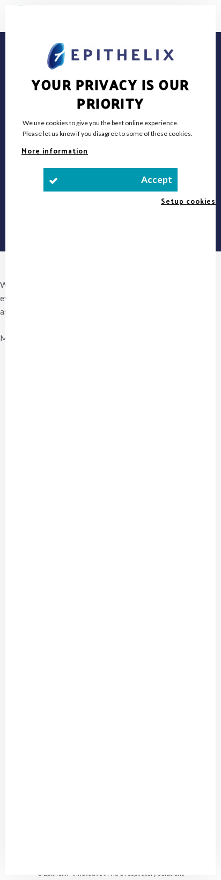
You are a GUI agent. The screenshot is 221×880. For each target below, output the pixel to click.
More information (54, 150)
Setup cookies (188, 201)
